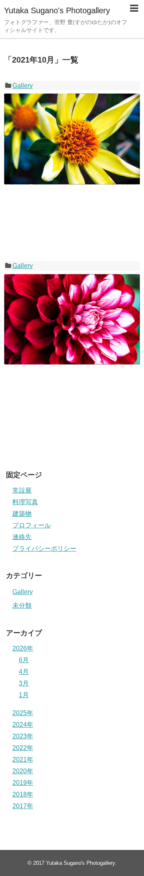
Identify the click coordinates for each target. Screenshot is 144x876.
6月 (24, 660)
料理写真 (25, 502)
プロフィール (31, 525)
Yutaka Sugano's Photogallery (57, 10)
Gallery (22, 85)
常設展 (22, 490)
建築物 (22, 513)
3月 (24, 683)
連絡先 (22, 536)
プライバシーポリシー (44, 548)
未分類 (22, 605)
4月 (24, 671)
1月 (24, 694)
